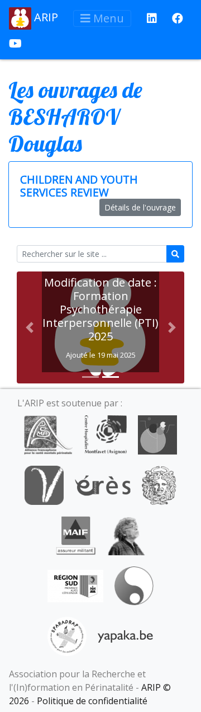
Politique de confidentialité (92, 701)
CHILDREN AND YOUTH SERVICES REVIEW (79, 186)
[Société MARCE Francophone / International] (134, 585)
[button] (29, 327)
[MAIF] (75, 534)
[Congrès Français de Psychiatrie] (157, 434)
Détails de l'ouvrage (140, 207)
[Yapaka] (125, 635)
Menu (107, 18)
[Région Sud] (75, 585)
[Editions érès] (102, 484)
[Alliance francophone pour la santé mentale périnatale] (48, 434)
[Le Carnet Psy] (159, 484)
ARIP (44, 17)
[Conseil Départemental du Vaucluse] (44, 484)
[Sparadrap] (67, 635)
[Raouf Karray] (126, 534)
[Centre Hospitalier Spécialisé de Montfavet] (105, 434)
